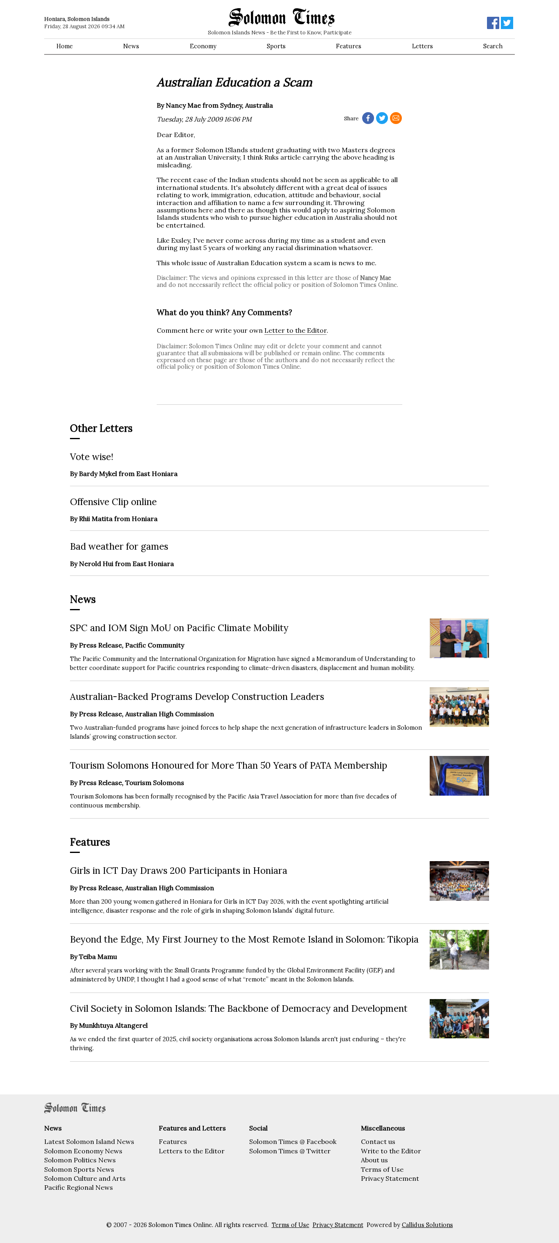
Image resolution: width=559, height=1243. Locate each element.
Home (64, 46)
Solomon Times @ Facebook (292, 1141)
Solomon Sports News (79, 1169)
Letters (422, 46)
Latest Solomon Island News (89, 1141)
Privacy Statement (390, 1178)
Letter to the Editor (295, 330)
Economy (203, 46)
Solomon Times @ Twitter (290, 1151)
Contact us (378, 1141)
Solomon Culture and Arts (85, 1178)
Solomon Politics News (80, 1160)
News (131, 46)
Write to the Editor (391, 1151)
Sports (276, 46)
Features (348, 46)
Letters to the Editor (192, 1151)
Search (493, 46)
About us (374, 1160)
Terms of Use (382, 1169)
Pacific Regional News (78, 1187)
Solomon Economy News (83, 1151)
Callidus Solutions (427, 1225)
